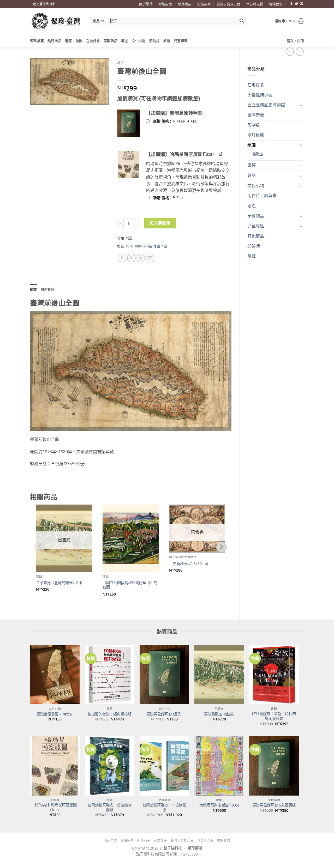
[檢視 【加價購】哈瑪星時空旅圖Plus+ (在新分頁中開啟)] (220, 154)
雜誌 (251, 175)
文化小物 (139, 40)
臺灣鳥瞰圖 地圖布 (219, 714)
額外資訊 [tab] (48, 289)
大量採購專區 (259, 95)
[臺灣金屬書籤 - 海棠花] (55, 674)
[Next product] (290, 51)
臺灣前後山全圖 (155, 246)
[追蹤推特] (296, 4)
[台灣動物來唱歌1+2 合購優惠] (164, 766)
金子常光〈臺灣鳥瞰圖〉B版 (59, 582)
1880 (138, 246)
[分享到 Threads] (140, 258)
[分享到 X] (131, 258)
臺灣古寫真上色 (228, 4)
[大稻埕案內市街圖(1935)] (219, 766)
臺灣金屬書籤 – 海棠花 (55, 714)
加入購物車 (160, 223)
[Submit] (241, 21)
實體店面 (165, 4)
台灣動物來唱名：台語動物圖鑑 (110, 807)
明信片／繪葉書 (262, 195)
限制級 (253, 125)
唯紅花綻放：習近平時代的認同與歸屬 (274, 716)
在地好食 (93, 40)
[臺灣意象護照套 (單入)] (164, 674)
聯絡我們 (276, 4)
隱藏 (251, 256)
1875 (129, 246)
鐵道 (124, 40)
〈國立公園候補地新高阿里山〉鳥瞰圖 (130, 585)
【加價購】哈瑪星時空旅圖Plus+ (55, 807)
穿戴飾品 (110, 40)
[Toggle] (301, 105)
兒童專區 (181, 40)
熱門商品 (54, 40)
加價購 (253, 246)
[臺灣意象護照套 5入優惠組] (274, 766)
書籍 (68, 40)
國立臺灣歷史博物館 (266, 105)
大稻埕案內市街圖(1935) (219, 805)
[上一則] (300, 51)
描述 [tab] (33, 289)
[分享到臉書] (122, 258)
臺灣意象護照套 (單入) (164, 714)
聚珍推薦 (37, 40)
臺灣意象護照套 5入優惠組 (274, 805)
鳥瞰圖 (257, 153)
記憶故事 (204, 4)
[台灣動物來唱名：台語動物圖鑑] (109, 766)
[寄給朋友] (150, 258)
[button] (289, 21)
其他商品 (255, 236)
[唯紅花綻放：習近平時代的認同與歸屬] (274, 674)
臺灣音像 (255, 115)
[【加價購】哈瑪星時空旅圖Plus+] (55, 766)
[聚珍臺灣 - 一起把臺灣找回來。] (56, 21)
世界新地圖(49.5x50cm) (188, 563)
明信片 (154, 40)
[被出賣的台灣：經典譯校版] (109, 674)
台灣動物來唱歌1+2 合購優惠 (164, 807)
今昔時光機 (254, 4)
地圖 (79, 40)
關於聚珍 (146, 4)
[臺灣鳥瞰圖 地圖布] (219, 674)
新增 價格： (181, 121)
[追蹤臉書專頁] (291, 4)
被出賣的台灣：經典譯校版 (110, 714)
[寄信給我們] (301, 4)
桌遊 (166, 40)
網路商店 (185, 4)
